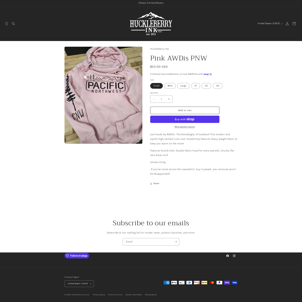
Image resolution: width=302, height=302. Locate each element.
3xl (217, 86)
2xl (206, 86)
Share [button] (156, 183)
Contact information (134, 295)
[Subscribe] (175, 242)
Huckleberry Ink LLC (80, 295)
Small (156, 86)
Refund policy (151, 295)
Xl (196, 86)
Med (170, 86)
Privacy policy (99, 295)
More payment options (185, 127)
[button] (6, 23)
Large (183, 86)
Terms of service (115, 295)
